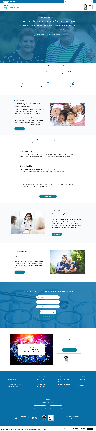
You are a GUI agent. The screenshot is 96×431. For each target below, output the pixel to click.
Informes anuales (41, 386)
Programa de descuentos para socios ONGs (17, 389)
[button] (50, 7)
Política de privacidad (70, 419)
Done (79, 388)
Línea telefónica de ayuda (64, 384)
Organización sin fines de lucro (14, 384)
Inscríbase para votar (83, 379)
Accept (89, 428)
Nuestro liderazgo (41, 382)
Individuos (9, 382)
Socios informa (10, 379)
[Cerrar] (94, 428)
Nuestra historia (40, 379)
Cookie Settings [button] (74, 428)
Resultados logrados (42, 384)
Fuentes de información (63, 379)
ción (15, 379)
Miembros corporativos (12, 386)
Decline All (83, 428)
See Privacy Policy (42, 429)
